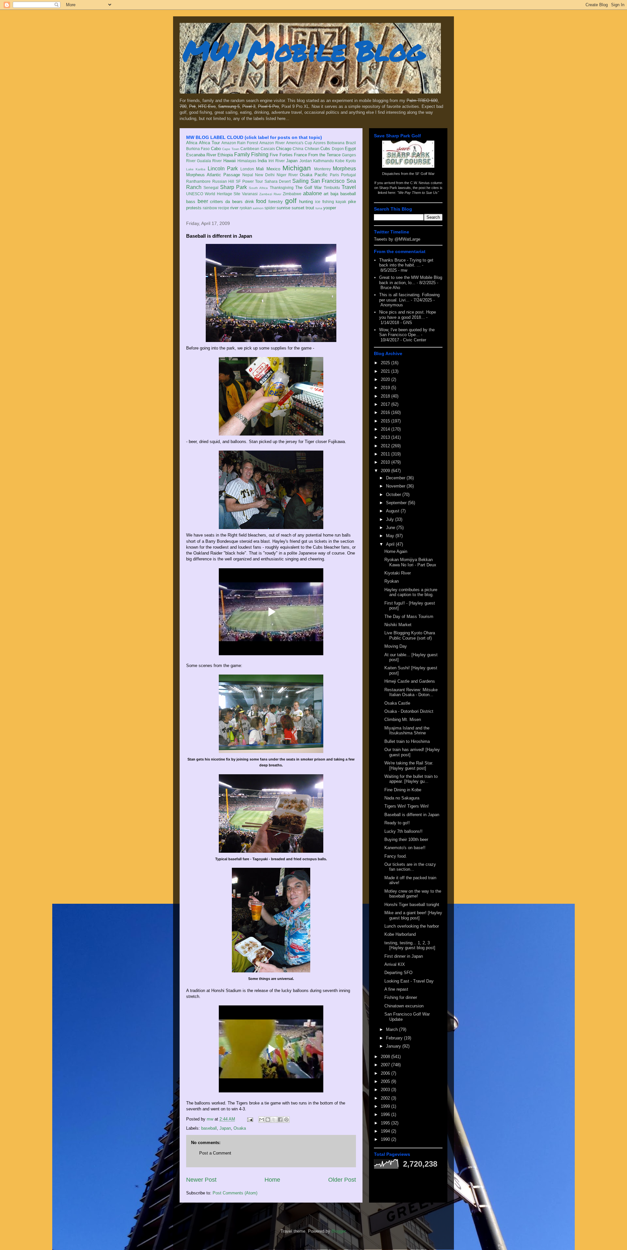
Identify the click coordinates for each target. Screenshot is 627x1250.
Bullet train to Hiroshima (407, 741)
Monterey (322, 169)
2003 (386, 1089)
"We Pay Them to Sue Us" (418, 193)
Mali (260, 168)
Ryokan (391, 581)
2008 (386, 1056)
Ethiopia (225, 154)
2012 (386, 445)
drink (249, 201)
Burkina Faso (198, 148)
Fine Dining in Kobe (402, 789)
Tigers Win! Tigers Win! (406, 806)
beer (203, 201)
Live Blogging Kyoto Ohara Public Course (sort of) (409, 635)
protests (193, 207)
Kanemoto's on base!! (405, 847)
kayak (341, 201)
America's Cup (299, 143)
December (396, 477)
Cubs (325, 148)
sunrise (283, 207)
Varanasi (250, 194)
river (234, 207)
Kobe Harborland (400, 934)
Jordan (305, 161)
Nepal (247, 175)
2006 (386, 1073)
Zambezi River (270, 194)
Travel (349, 187)
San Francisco (328, 181)
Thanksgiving (282, 187)
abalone (312, 193)
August (393, 510)
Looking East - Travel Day (409, 981)
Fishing (259, 154)
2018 (386, 396)
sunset (298, 207)
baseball (348, 193)
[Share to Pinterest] (286, 1119)
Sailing (300, 181)
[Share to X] (274, 1119)
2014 (386, 429)
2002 (386, 1098)
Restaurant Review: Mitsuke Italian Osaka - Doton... (411, 692)
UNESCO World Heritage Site (213, 194)
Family (242, 154)
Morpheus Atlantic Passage (213, 174)
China (298, 148)
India (262, 160)
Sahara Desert (278, 181)
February (395, 1038)
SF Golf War (425, 174)
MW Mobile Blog (304, 50)
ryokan (246, 208)
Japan (291, 160)
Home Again (395, 551)
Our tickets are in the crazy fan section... (410, 867)
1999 (386, 1106)
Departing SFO (398, 972)
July (390, 519)
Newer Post (201, 1179)
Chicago (283, 148)
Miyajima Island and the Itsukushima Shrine (406, 731)
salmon (258, 208)
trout (310, 207)
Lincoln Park (223, 168)
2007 (386, 1064)
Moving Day (395, 646)
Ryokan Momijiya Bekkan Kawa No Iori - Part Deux (410, 562)
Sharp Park (233, 187)
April (391, 544)
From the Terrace (324, 154)
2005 (386, 1081)
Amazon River (272, 143)
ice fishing (324, 201)
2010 (386, 462)
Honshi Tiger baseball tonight (411, 904)
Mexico (273, 168)
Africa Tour (209, 142)
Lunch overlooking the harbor (411, 926)
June (391, 527)
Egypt (350, 148)
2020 (386, 379)
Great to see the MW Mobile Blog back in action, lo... (410, 280)
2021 (386, 371)
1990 (386, 1139)
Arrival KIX (394, 964)
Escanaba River (201, 154)
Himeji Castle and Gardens (409, 681)
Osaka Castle (397, 703)
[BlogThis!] (268, 1119)
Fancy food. (395, 856)
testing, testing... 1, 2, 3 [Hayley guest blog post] (409, 945)
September (397, 502)
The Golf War (308, 187)
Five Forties (281, 154)
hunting (306, 201)
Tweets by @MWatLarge (397, 239)
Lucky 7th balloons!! (403, 831)
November (396, 486)
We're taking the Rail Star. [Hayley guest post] (408, 766)
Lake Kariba (195, 169)
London (247, 169)
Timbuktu (332, 187)
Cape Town (230, 149)
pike (352, 201)
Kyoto (351, 161)
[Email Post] (249, 1119)
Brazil (351, 143)
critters (216, 201)
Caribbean (249, 148)
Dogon (338, 148)
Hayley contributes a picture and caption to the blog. (410, 592)
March (392, 1029)
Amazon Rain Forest (239, 143)
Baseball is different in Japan (411, 814)
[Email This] (261, 1119)
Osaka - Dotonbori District (408, 711)
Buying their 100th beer (406, 839)
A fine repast (396, 989)
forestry (275, 201)
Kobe (340, 161)
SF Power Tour (249, 181)
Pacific (321, 174)
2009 (386, 470)
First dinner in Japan (403, 956)
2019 (386, 387)
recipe (223, 208)
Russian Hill (223, 181)
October (394, 494)
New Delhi (265, 175)
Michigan (296, 168)
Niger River (287, 175)
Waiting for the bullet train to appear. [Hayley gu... (411, 779)
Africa (191, 142)
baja (334, 193)
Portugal (348, 175)
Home (272, 1179)
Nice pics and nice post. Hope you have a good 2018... (407, 315)
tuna (318, 208)
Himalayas (246, 161)
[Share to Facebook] (280, 1119)
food (261, 201)
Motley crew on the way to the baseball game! (412, 894)
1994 (386, 1131)
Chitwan (312, 148)
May (390, 535)
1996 (386, 1114)
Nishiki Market (397, 624)
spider (270, 208)
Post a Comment (215, 1153)
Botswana (336, 143)
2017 (386, 404)
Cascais (268, 148)
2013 (386, 437)
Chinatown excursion (404, 1005)
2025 (386, 362)
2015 (386, 421)
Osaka (306, 174)
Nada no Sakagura (401, 798)
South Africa (258, 188)
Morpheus (344, 168)
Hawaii (229, 160)
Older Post (342, 1179)
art (326, 193)
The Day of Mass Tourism (408, 616)
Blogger (338, 1231)
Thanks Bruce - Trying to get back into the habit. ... (406, 263)
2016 (386, 412)
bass (190, 201)
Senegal (210, 187)
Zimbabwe (292, 194)
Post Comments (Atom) (235, 1192)
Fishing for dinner (400, 997)
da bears (234, 201)
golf (291, 200)
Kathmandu (323, 161)
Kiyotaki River (397, 573)
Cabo (216, 148)
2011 (386, 454)
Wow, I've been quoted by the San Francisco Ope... (407, 332)
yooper (329, 207)
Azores (319, 143)
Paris (334, 175)
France (300, 154)
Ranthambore (198, 181)
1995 (386, 1123)
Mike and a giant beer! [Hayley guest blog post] (413, 915)
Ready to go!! (397, 822)
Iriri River (276, 161)
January (394, 1046)
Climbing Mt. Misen (402, 719)
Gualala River (209, 161)
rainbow (210, 208)
